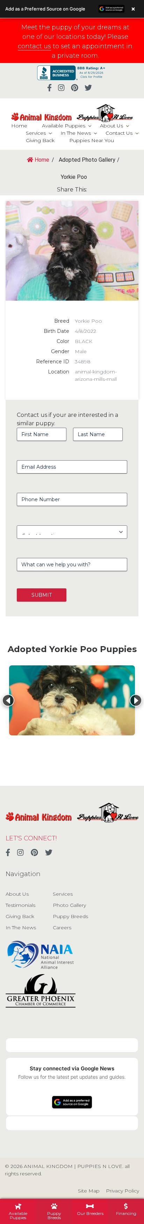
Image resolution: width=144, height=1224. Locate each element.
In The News (75, 133)
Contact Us (119, 133)
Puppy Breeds (70, 916)
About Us (111, 126)
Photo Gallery (69, 905)
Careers (62, 927)
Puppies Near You (91, 140)
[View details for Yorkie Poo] (72, 700)
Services (36, 133)
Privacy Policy (122, 1191)
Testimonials (20, 905)
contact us (34, 46)
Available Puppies (63, 126)
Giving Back (40, 140)
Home (19, 126)
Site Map (89, 1191)
